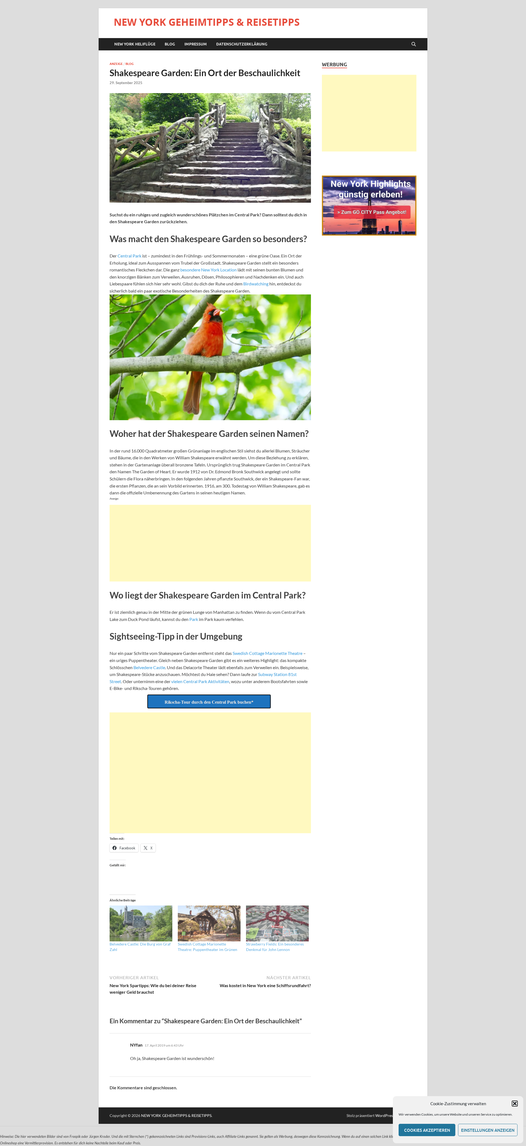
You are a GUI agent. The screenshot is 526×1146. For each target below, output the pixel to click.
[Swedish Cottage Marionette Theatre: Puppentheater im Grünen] (209, 923)
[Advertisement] (210, 543)
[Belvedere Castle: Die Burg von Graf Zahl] (141, 923)
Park (193, 619)
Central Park (129, 255)
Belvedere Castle (149, 667)
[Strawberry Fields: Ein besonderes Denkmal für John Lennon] (277, 923)
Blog (170, 44)
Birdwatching (255, 283)
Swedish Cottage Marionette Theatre (267, 653)
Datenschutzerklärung (241, 44)
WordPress (385, 1115)
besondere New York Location (208, 269)
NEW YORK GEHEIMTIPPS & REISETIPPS (207, 22)
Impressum (195, 44)
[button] (515, 1103)
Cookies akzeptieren (427, 1130)
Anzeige (116, 64)
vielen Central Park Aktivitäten (200, 681)
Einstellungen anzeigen (487, 1130)
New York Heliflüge (134, 44)
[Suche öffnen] (414, 44)
